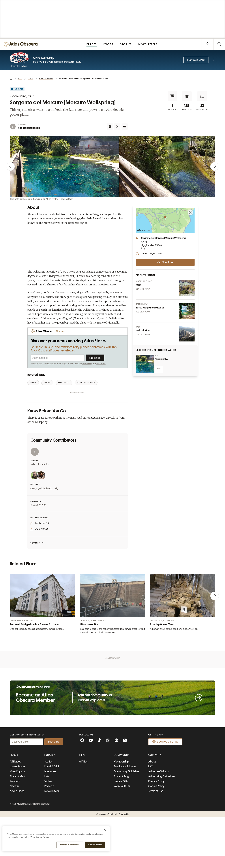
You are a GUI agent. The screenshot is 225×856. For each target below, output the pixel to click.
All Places (15, 761)
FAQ (150, 766)
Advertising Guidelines (161, 776)
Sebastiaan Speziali (29, 128)
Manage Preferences (69, 845)
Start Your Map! (196, 60)
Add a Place (17, 791)
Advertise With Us (158, 771)
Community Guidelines (127, 771)
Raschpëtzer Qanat (163, 624)
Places (14, 755)
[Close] (104, 829)
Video (48, 781)
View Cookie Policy (39, 837)
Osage (34, 488)
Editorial (50, 755)
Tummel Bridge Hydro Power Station (34, 624)
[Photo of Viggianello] (145, 364)
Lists (46, 776)
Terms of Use (100, 364)
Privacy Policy (87, 364)
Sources (35, 543)
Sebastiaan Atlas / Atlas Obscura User (53, 199)
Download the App (168, 742)
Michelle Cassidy (48, 488)
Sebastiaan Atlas (40, 464)
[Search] (219, 44)
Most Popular (18, 771)
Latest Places (17, 766)
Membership (121, 761)
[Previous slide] (10, 166)
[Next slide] (214, 166)
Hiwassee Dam (90, 624)
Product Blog (121, 776)
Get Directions (165, 262)
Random (15, 781)
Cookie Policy (156, 786)
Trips (82, 755)
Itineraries (50, 771)
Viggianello (161, 359)
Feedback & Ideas (125, 766)
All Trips (83, 761)
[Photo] (187, 288)
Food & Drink (51, 766)
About (152, 761)
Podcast (49, 786)
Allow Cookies (95, 845)
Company (154, 755)
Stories (48, 761)
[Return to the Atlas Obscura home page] (21, 44)
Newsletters (51, 791)
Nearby (14, 786)
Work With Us (122, 786)
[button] (172, 96)
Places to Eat (17, 776)
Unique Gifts (121, 781)
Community (122, 755)
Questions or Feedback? (112, 814)
